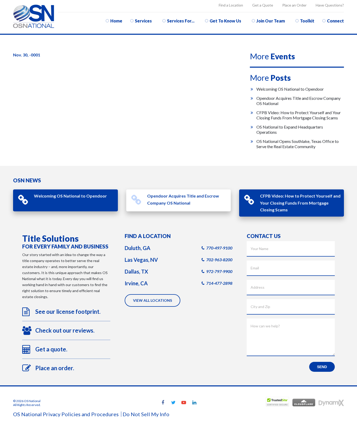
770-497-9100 (219, 247)
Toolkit (307, 20)
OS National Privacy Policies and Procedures (66, 414)
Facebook (163, 403)
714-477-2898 (219, 283)
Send (322, 367)
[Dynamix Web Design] (331, 403)
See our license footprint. (68, 311)
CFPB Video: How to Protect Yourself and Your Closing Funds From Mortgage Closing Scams (298, 115)
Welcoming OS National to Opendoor (290, 88)
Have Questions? (330, 5)
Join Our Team (270, 20)
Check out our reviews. (65, 330)
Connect (335, 20)
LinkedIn (194, 403)
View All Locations (152, 300)
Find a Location (231, 5)
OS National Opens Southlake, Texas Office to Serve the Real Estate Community (297, 144)
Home (116, 20)
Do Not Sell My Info (146, 414)
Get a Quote (262, 5)
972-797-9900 (219, 271)
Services (143, 20)
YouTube (184, 403)
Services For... (180, 20)
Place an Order (294, 5)
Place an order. (54, 368)
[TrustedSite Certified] (277, 402)
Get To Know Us (225, 20)
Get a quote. (51, 349)
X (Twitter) (173, 403)
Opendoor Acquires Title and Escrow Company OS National (183, 199)
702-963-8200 (219, 259)
